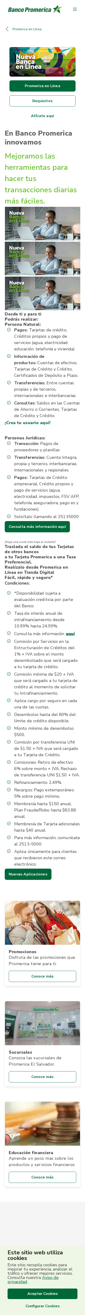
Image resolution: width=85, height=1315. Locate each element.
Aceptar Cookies (42, 1293)
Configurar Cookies (43, 1306)
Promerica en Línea (27, 29)
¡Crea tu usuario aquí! (28, 423)
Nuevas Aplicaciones (28, 874)
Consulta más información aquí (37, 526)
